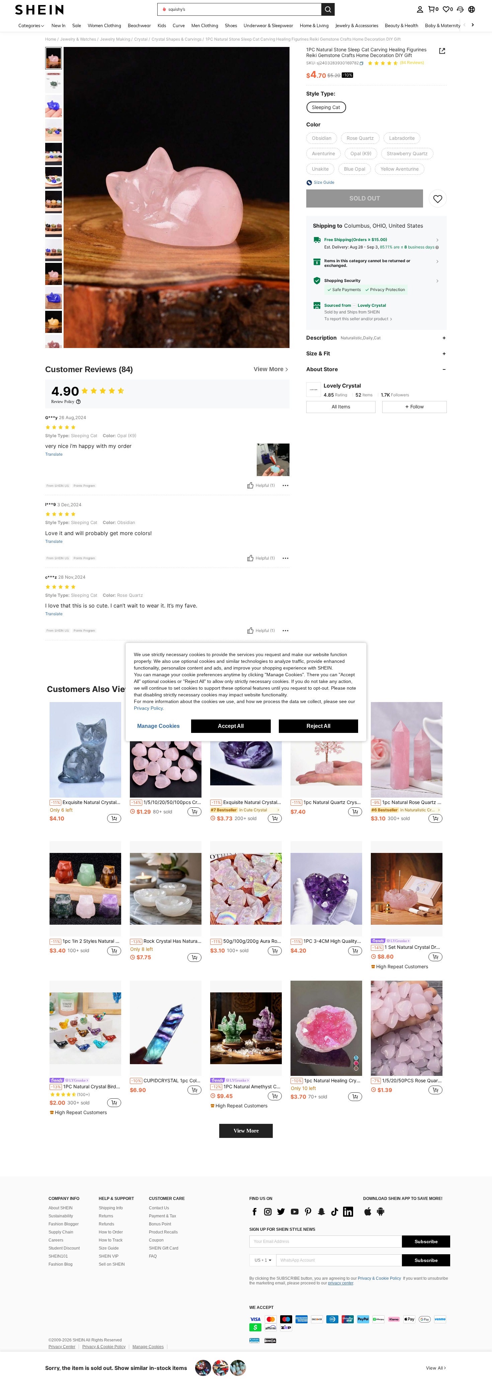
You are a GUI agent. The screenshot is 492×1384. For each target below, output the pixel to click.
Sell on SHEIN (112, 1264)
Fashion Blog (61, 1264)
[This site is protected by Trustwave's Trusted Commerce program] (254, 1340)
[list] (302, 1212)
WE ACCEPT (261, 1308)
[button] (460, 9)
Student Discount (64, 1248)
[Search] (328, 9)
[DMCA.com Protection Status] (270, 1340)
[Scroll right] (472, 25)
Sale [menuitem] (76, 25)
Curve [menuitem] (179, 25)
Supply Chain (61, 1232)
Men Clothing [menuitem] (204, 25)
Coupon (156, 1240)
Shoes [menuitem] (231, 25)
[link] (433, 9)
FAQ (153, 1256)
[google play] (380, 1214)
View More (246, 1131)
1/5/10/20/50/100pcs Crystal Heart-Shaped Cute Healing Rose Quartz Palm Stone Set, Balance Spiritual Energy (166, 802)
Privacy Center (62, 1346)
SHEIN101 (58, 1256)
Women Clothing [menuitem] (104, 25)
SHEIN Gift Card (163, 1248)
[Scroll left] (464, 25)
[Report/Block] (285, 485)
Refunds (106, 1224)
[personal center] (420, 9)
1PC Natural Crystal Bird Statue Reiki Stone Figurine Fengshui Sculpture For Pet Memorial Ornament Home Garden (86, 1086)
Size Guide (109, 1248)
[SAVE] (438, 199)
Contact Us (159, 1208)
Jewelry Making (115, 39)
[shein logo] (39, 9)
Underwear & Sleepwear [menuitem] (268, 25)
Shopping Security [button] (342, 280)
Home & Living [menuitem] (314, 25)
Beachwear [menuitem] (139, 25)
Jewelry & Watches (78, 39)
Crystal (141, 39)
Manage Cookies (148, 1346)
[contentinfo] (349, 1323)
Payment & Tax (162, 1216)
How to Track (110, 1240)
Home (50, 39)
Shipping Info (111, 1208)
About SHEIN (61, 1208)
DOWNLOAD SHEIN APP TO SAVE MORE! (402, 1199)
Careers (56, 1240)
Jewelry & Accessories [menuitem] (356, 25)
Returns (106, 1216)
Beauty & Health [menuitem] (401, 25)
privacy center (340, 1283)
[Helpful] (250, 485)
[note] (400, 966)
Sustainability (61, 1216)
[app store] (368, 1214)
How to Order (111, 1232)
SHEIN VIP (108, 1256)
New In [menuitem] (59, 25)
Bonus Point (160, 1224)
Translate (54, 454)
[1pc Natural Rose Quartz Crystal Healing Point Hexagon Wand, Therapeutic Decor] (406, 750)
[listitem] (85, 766)
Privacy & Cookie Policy (379, 1278)
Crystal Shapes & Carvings (176, 39)
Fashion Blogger (64, 1224)
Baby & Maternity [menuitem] (443, 25)
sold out (364, 198)
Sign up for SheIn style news (282, 1229)
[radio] (326, 107)
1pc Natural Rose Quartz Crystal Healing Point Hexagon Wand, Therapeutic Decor (407, 802)
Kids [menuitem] (162, 25)
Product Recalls (163, 1232)
